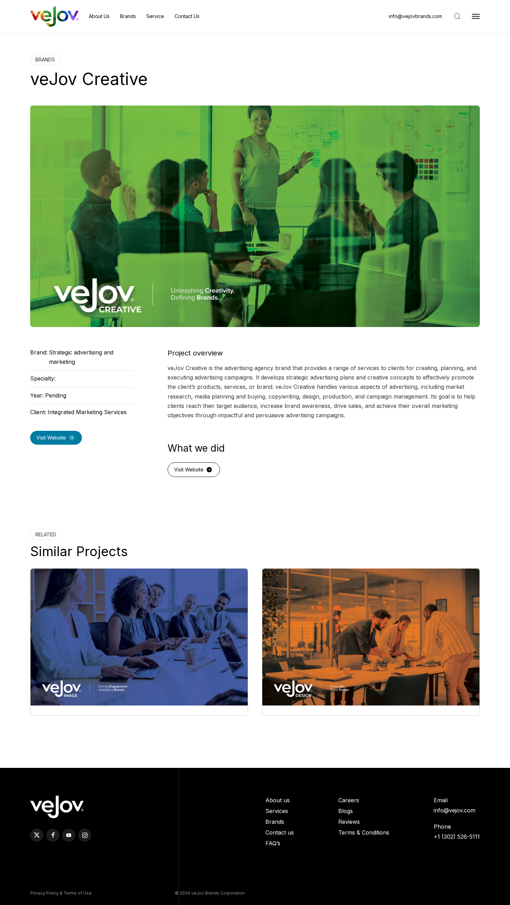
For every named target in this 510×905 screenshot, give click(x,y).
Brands (128, 16)
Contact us (279, 832)
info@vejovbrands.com (415, 16)
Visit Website (51, 438)
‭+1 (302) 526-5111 (457, 836)
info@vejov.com (454, 810)
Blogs (345, 810)
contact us (187, 16)
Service (155, 16)
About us (99, 16)
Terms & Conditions (363, 832)
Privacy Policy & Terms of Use (61, 893)
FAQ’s (272, 843)
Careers (348, 800)
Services (276, 810)
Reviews (349, 821)
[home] (54, 16)
